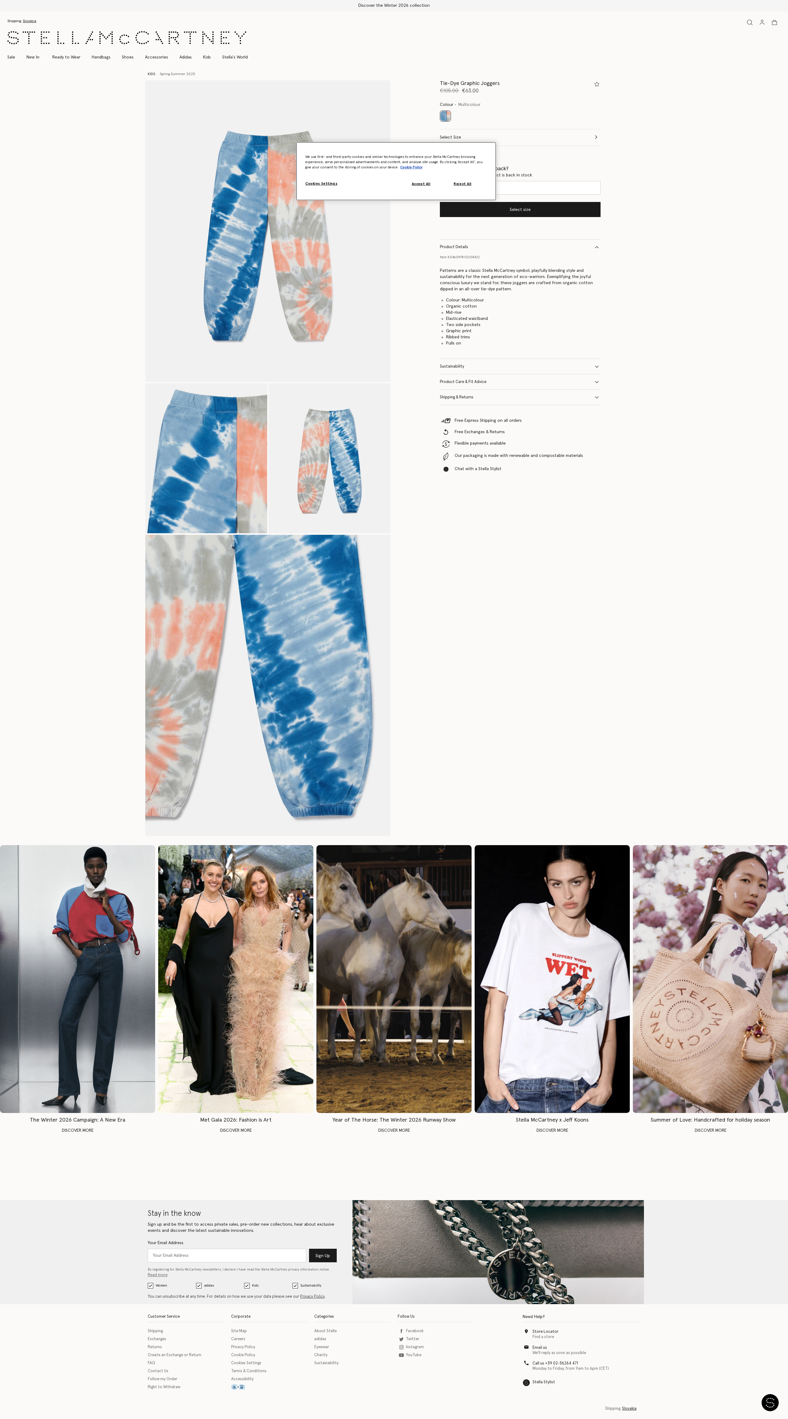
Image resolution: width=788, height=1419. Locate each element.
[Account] (762, 22)
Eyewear (321, 1347)
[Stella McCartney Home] (126, 37)
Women (161, 1285)
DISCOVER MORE (78, 1130)
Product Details (454, 247)
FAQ (151, 1363)
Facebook (415, 1331)
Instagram (415, 1347)
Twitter (412, 1339)
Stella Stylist (544, 1382)
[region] (396, 171)
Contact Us (158, 1371)
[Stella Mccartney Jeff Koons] (552, 979)
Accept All (421, 184)
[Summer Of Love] (710, 979)
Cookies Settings (246, 1363)
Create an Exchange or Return (174, 1355)
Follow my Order (162, 1379)
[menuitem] (33, 57)
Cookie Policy (243, 1355)
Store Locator (545, 1332)
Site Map (239, 1331)
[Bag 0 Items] (774, 22)
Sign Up (323, 1256)
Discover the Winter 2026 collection (394, 5)
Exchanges (157, 1339)
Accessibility (242, 1379)
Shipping (155, 1331)
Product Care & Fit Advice (463, 382)
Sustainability (452, 367)
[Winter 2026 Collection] (77, 979)
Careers (238, 1339)
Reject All (463, 184)
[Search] (750, 22)
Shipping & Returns (456, 397)
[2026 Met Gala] (235, 979)
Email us (540, 1348)
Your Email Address (165, 1243)
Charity (321, 1355)
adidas (209, 1285)
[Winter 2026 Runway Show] (394, 979)
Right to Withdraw (164, 1387)
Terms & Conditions (249, 1371)
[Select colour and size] (597, 84)
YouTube (413, 1355)
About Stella (325, 1331)
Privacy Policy (312, 1297)
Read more (157, 1275)
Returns (155, 1347)
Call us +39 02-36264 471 (555, 1363)
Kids (255, 1285)
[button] (267, 231)
